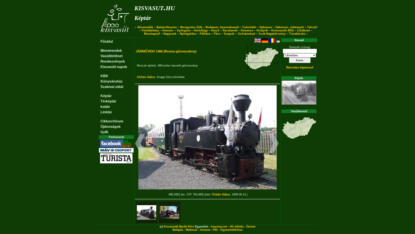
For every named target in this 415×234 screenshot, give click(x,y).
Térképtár (108, 101)
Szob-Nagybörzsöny (272, 33)
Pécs (217, 33)
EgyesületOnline (231, 229)
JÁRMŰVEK (145, 51)
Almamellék (145, 27)
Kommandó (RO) (282, 30)
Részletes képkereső (299, 67)
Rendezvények (113, 61)
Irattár (105, 107)
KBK (104, 76)
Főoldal (107, 41)
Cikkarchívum (112, 121)
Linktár (106, 112)
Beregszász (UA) (191, 27)
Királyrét (262, 30)
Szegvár (229, 33)
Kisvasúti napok (114, 67)
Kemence (247, 30)
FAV (215, 229)
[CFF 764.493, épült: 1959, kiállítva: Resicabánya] (169, 212)
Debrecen (266, 27)
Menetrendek (111, 50)
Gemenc (167, 30)
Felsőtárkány (150, 30)
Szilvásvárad (246, 33)
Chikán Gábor (146, 77)
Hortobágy (201, 30)
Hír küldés (237, 226)
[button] (140, 144)
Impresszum (219, 226)
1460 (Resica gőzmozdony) (176, 51)
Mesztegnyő (152, 33)
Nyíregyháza (188, 33)
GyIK (105, 132)
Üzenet (250, 226)
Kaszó (215, 30)
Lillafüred (303, 30)
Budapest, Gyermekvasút (222, 27)
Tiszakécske (297, 33)
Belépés (177, 229)
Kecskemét (230, 30)
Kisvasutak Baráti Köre (179, 226)
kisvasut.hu (154, 7)
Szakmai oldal (112, 87)
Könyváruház (112, 81)
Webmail (191, 229)
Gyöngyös (183, 30)
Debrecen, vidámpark (290, 27)
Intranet (205, 229)
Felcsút (312, 27)
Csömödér (249, 27)
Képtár (142, 18)
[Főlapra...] (116, 35)
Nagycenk (169, 33)
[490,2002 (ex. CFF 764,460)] (146, 212)
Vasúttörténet (112, 56)
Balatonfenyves (166, 27)
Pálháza (205, 33)
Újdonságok (111, 126)
